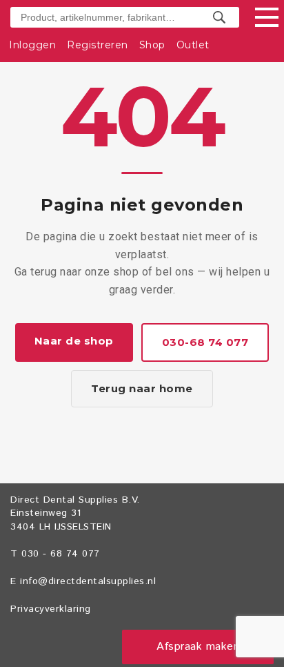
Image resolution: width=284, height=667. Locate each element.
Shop (152, 45)
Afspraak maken (197, 647)
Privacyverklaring (50, 609)
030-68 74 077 (205, 342)
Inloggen (32, 45)
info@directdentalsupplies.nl (88, 581)
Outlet (193, 45)
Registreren (97, 45)
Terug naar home (142, 388)
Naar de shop (74, 340)
